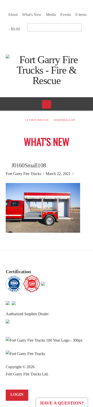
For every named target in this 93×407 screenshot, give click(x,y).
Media (51, 14)
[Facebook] (39, 41)
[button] (46, 104)
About (13, 14)
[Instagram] (56, 41)
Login (17, 394)
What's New (31, 14)
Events (65, 14)
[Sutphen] (8, 321)
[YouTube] (48, 41)
